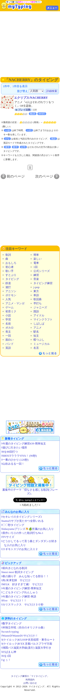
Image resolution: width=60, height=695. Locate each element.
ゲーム (9, 307)
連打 (8, 287)
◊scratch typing (10, 631)
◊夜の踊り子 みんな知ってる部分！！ (25, 576)
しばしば (38, 323)
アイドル (38, 315)
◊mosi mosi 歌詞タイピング (17, 572)
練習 (36, 275)
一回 (8, 335)
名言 (36, 347)
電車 (36, 263)
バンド (9, 343)
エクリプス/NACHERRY (31, 97)
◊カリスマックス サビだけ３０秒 (22, 604)
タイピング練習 (42, 283)
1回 (35, 267)
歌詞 (8, 254)
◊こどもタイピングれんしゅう (19, 592)
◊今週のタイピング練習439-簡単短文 (23, 443)
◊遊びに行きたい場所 (14, 447)
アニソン (10, 291)
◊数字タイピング (11, 623)
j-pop (36, 287)
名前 (8, 323)
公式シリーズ (41, 271)
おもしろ (10, 263)
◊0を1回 (6, 655)
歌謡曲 (37, 299)
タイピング (12, 279)
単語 (36, 295)
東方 (36, 291)
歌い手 (9, 271)
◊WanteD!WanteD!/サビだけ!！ (19, 635)
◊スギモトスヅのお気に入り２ (19, 549)
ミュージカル (41, 343)
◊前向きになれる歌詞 (14, 568)
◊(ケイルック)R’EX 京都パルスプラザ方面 (26, 643)
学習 (8, 319)
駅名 (36, 331)
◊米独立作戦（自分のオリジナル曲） (23, 627)
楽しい (37, 258)
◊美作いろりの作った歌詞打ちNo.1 (22, 532)
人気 (8, 299)
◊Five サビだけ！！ (14, 600)
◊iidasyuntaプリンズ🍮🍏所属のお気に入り (27, 528)
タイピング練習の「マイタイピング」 (30, 676)
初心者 (9, 267)
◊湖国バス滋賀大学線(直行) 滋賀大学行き (26, 647)
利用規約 (30, 679)
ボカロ (9, 327)
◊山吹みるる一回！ (12, 463)
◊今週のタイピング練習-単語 (18, 596)
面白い (9, 339)
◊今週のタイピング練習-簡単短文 (21, 588)
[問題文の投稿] (30, 481)
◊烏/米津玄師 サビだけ (16, 580)
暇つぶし (38, 339)
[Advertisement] (30, 44)
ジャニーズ (40, 307)
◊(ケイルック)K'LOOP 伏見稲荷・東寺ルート (28, 639)
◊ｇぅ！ (6, 659)
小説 (8, 315)
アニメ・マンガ (14, 303)
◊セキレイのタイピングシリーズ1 (21, 516)
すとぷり (10, 275)
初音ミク (10, 311)
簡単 (36, 254)
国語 (36, 311)
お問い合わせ (30, 683)
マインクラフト (42, 319)
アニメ (37, 327)
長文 (8, 331)
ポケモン (10, 295)
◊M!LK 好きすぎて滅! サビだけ (22, 584)
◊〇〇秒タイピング (12, 524)
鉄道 (8, 283)
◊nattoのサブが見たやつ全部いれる (22, 520)
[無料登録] (30, 427)
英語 (8, 347)
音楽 (36, 279)
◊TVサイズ (7, 537)
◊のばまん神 (8, 651)
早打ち (37, 303)
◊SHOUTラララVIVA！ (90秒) (19, 455)
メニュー (52, 8)
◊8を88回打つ (9, 451)
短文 (36, 335)
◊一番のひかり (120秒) (14, 459)
